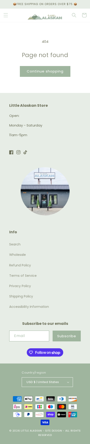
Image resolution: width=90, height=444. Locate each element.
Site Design (53, 430)
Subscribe (66, 336)
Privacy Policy (20, 286)
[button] (6, 15)
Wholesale (17, 254)
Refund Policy (20, 265)
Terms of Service (23, 275)
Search (15, 244)
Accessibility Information (29, 306)
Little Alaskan (31, 430)
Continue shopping (45, 71)
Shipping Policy (21, 296)
